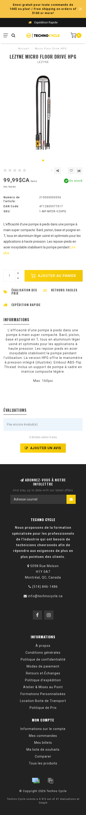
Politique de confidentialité (43, 659)
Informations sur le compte (43, 729)
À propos (43, 645)
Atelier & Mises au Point (43, 687)
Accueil (23, 48)
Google (43, 802)
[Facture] (50, 780)
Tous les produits (43, 763)
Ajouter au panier (56, 276)
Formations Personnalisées (43, 694)
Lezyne (43, 62)
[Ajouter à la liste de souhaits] (71, 170)
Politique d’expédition (43, 680)
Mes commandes (43, 736)
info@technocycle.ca (45, 596)
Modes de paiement (43, 666)
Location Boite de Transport (43, 701)
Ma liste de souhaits (43, 749)
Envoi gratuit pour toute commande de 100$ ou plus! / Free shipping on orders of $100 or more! (43, 9)
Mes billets (43, 742)
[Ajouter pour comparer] (79, 170)
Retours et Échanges (43, 673)
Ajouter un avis (45, 448)
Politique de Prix (43, 708)
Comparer (43, 756)
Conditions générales (43, 652)
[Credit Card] (36, 780)
